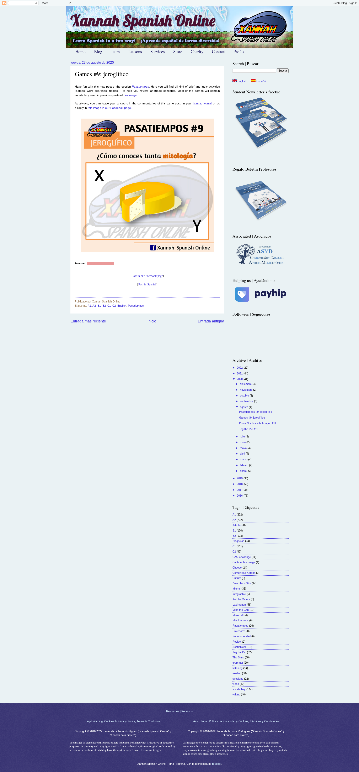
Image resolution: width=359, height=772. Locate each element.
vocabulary (239, 689)
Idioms (236, 588)
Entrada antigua (211, 321)
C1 (109, 305)
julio (243, 436)
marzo (244, 459)
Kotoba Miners (241, 599)
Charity (197, 51)
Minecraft (238, 615)
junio (243, 442)
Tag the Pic (239, 652)
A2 (94, 305)
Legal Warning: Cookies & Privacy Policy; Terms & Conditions (123, 721)
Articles (237, 525)
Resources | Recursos (179, 711)
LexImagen (131, 95)
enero (243, 470)
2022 (240, 367)
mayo (243, 448)
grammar (237, 662)
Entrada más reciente (88, 321)
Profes (239, 51)
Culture (236, 578)
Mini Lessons (240, 620)
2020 (240, 379)
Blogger (216, 763)
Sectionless (239, 646)
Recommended (241, 636)
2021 (240, 373)
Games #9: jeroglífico (252, 417)
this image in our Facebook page (109, 107)
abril (243, 453)
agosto (244, 407)
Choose (237, 567)
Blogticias (238, 541)
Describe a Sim (241, 583)
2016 (240, 495)
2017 (240, 489)
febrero (244, 465)
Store (177, 51)
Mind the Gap (240, 609)
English (121, 305)
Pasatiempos (140, 86)
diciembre (246, 383)
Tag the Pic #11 (248, 429)
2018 (240, 484)
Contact (218, 51)
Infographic (239, 594)
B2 (104, 305)
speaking (237, 678)
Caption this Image (243, 562)
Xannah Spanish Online (142, 20)
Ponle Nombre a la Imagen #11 (257, 423)
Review (236, 641)
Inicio (152, 321)
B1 (99, 305)
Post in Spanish (147, 284)
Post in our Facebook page (147, 276)
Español (261, 81)
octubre (245, 395)
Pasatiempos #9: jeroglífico (255, 411)
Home (80, 51)
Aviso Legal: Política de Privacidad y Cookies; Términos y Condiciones (236, 721)
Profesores (239, 631)
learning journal (202, 103)
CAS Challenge (241, 557)
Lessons (135, 51)
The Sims (238, 657)
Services (157, 51)
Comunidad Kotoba (243, 572)
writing (236, 694)
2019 (240, 478)
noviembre (246, 389)
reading (236, 673)
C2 (114, 305)
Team (115, 51)
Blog (98, 51)
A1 (89, 305)
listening (237, 668)
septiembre (247, 401)
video (235, 683)
